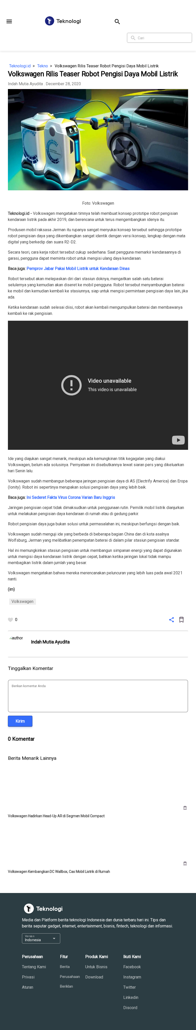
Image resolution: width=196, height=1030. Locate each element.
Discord (130, 1007)
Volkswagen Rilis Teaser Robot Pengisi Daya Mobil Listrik (107, 66)
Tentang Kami (34, 966)
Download (94, 977)
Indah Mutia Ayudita (25, 83)
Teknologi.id (20, 66)
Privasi (28, 977)
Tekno (42, 66)
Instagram (132, 977)
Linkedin (130, 997)
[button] (9, 21)
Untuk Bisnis (96, 966)
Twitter (129, 987)
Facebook (132, 966)
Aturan (27, 987)
